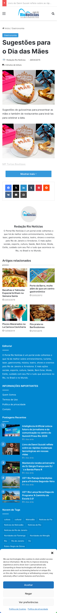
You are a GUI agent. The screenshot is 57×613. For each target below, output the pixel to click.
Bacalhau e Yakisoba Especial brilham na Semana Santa (13, 293)
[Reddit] (46, 188)
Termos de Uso (10, 399)
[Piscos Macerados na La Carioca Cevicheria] (14, 313)
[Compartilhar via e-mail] (16, 195)
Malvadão (30, 519)
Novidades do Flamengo (14, 535)
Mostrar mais (27, 174)
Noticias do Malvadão (13, 525)
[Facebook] (8, 188)
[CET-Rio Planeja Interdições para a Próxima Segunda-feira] (11, 482)
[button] (52, 552)
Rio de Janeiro (17, 541)
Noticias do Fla (45, 519)
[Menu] (4, 14)
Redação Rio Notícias (15, 60)
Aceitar (28, 584)
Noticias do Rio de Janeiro (15, 530)
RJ (29, 541)
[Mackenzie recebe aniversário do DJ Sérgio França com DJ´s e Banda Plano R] (11, 467)
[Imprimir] (23, 195)
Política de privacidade (38, 609)
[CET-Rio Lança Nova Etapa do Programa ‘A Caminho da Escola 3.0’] (11, 496)
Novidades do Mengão (40, 535)
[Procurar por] (53, 14)
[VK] (8, 195)
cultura (7, 519)
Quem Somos (9, 394)
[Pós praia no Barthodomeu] (42, 313)
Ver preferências (28, 602)
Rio (5, 541)
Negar (28, 593)
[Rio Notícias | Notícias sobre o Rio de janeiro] (28, 13)
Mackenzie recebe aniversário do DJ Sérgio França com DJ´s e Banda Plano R (38, 466)
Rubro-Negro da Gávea (14, 546)
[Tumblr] (31, 188)
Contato (6, 409)
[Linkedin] (23, 188)
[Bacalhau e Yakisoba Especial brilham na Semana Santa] (14, 277)
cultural (18, 519)
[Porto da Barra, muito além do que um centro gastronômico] (42, 275)
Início (7, 28)
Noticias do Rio (34, 525)
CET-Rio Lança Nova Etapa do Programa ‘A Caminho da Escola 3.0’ (38, 495)
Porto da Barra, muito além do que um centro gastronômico (42, 288)
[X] (16, 188)
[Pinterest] (39, 188)
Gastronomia (18, 28)
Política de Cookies (17, 609)
